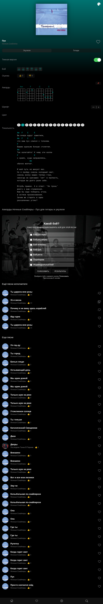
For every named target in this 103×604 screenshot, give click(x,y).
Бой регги (37, 255)
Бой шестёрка (39, 235)
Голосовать (43, 271)
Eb (58, 125)
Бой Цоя (37, 250)
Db (47, 125)
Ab (19, 125)
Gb (74, 125)
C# (43, 125)
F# (70, 125)
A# (27, 125)
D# (55, 125)
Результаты (60, 271)
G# (83, 125)
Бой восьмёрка (40, 240)
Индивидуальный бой (43, 265)
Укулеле (27, 50)
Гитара (76, 50)
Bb (31, 125)
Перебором (38, 260)
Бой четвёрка (39, 245)
